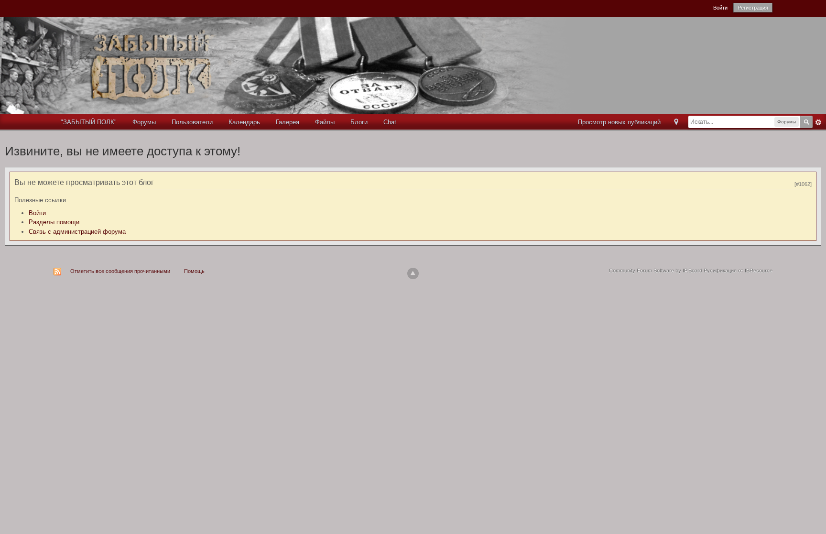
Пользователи (192, 122)
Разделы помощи (54, 222)
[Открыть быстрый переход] (676, 123)
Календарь (244, 122)
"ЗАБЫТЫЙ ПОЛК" (89, 122)
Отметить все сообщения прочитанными (120, 271)
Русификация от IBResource (737, 270)
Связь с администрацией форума (77, 231)
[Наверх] (413, 273)
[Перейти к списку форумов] (301, 64)
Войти (720, 8)
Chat (389, 122)
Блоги (359, 122)
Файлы (325, 122)
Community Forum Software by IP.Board (655, 270)
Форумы (144, 122)
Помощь (194, 271)
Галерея (287, 122)
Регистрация (753, 8)
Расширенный (818, 122)
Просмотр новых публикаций (619, 122)
